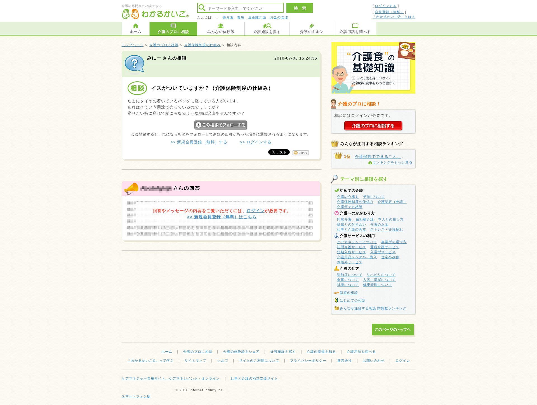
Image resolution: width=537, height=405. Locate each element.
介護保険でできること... (378, 156)
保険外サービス (349, 262)
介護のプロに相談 (173, 32)
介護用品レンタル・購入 (357, 257)
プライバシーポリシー (308, 361)
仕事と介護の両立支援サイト (254, 378)
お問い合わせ (374, 361)
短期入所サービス (351, 252)
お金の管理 (279, 17)
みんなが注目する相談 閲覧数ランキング (373, 308)
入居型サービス (383, 252)
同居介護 (344, 219)
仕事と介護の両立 (351, 229)
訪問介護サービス (351, 247)
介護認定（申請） (392, 202)
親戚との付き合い (351, 224)
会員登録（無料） (389, 12)
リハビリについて (381, 275)
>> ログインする (256, 142)
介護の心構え (348, 197)
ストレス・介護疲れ (386, 229)
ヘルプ (222, 361)
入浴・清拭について (379, 280)
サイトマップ (195, 361)
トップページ (132, 45)
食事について (348, 280)
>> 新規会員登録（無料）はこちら (222, 216)
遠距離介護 (257, 17)
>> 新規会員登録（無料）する (199, 142)
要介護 (228, 17)
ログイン (256, 210)
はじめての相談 (352, 300)
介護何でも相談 (349, 207)
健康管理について (377, 285)
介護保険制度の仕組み (202, 45)
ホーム (136, 32)
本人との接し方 (391, 219)
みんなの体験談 (221, 32)
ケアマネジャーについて (357, 242)
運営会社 (344, 361)
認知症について (349, 275)
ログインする (386, 6)
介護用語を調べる (355, 32)
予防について (374, 197)
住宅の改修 (390, 257)
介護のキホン (312, 32)
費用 (240, 17)
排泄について (348, 285)
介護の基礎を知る (321, 352)
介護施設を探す (267, 32)
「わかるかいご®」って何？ (150, 361)
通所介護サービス (384, 247)
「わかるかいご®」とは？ (394, 17)
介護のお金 (379, 224)
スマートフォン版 (136, 396)
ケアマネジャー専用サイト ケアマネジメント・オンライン (171, 378)
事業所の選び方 (394, 242)
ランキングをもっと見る (393, 162)
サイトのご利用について (259, 361)
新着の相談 (349, 293)
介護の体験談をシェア (241, 352)
